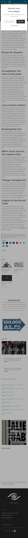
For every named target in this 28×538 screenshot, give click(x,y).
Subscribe (20, 21)
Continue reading (14, 25)
